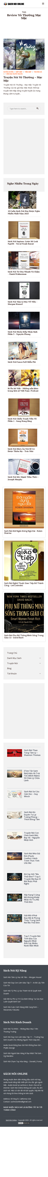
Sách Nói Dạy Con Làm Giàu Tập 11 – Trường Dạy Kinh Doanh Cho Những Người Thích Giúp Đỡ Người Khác (23, 1038)
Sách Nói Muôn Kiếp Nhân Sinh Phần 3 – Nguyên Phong (22, 332)
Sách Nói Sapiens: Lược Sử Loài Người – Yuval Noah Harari (23, 242)
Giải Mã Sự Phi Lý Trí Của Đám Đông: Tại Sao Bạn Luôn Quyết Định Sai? (23, 1000)
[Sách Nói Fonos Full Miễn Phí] (24, 350)
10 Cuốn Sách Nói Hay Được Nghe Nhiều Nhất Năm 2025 (24, 212)
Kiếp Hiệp (19, 72)
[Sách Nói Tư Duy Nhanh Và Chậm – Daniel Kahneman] (25, 260)
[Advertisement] (24, 146)
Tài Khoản (12, 673)
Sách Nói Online (11, 1120)
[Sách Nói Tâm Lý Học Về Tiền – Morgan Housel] (25, 290)
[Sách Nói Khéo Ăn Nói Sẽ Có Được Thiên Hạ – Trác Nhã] (24, 437)
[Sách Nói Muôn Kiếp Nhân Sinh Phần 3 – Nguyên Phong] (25, 320)
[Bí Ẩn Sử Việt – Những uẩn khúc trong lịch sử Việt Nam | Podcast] (25, 377)
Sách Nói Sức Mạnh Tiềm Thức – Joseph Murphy (23, 478)
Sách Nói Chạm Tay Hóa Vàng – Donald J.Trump (22, 1061)
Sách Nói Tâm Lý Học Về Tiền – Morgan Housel (22, 302)
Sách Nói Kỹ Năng (14, 970)
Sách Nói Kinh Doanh (17, 1022)
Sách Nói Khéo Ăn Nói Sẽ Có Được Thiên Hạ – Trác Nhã (21, 450)
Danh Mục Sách (14, 658)
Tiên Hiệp (28, 72)
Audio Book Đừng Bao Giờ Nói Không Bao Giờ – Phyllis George (22, 1046)
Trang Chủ (12, 653)
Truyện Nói (12, 663)
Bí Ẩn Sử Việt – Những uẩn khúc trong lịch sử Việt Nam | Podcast (23, 389)
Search (37, 108)
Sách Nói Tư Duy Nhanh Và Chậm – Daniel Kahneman (24, 272)
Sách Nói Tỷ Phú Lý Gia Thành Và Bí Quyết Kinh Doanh (22, 992)
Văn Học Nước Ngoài (14, 74)
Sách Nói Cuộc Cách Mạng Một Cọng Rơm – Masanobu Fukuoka (21, 1008)
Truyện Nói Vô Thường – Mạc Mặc (22, 78)
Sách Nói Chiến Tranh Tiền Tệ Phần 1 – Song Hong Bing (22, 419)
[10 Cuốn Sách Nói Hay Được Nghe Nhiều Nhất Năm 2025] (23, 199)
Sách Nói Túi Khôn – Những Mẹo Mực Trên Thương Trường (20, 1030)
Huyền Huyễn (8, 72)
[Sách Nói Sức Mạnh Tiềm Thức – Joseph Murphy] (25, 466)
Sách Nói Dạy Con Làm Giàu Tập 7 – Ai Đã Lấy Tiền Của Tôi (24, 984)
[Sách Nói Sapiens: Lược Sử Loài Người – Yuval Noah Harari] (25, 230)
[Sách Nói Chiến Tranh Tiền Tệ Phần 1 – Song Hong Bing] (25, 407)
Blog (9, 668)
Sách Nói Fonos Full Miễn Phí (22, 362)
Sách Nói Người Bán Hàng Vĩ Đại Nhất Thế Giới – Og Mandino (22, 1054)
